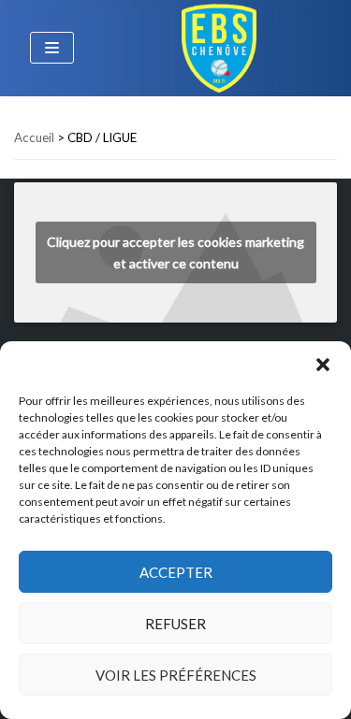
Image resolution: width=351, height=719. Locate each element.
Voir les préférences (175, 675)
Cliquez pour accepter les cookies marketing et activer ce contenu (175, 252)
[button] (323, 364)
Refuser (175, 623)
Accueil (34, 137)
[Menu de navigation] (52, 48)
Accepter (175, 572)
